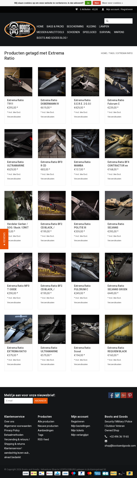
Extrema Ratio (124, 53)
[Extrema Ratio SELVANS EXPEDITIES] (119, 205)
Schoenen (73, 32)
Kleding (91, 26)
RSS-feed (43, 439)
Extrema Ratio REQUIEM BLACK (117, 349)
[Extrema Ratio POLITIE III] (85, 205)
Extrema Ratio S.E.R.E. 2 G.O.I (82, 102)
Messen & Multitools (50, 32)
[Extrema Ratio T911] (18, 81)
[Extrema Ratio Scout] (85, 329)
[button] (4, 239)
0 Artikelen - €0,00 (89, 9)
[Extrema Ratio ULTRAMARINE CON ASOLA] (18, 143)
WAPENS (119, 32)
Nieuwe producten (48, 426)
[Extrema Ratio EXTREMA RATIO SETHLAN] (18, 329)
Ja (88, 3)
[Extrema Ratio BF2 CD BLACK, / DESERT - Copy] (52, 205)
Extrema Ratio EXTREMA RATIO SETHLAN (17, 349)
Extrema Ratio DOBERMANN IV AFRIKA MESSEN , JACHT (51, 102)
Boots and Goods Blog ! (52, 37)
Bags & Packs (55, 26)
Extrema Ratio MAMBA (82, 164)
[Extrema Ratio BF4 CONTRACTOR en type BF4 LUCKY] (119, 143)
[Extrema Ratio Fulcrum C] (119, 81)
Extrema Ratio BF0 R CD (51, 164)
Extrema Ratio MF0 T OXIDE (18, 287)
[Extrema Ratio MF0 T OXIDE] (18, 267)
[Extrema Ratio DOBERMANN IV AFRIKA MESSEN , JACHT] (52, 81)
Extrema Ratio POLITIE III (82, 226)
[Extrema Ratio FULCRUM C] (85, 267)
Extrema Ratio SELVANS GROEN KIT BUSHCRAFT (117, 287)
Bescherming (75, 26)
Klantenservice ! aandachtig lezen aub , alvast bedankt (17, 453)
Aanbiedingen (46, 430)
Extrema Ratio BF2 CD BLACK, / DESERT (51, 287)
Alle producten (46, 421)
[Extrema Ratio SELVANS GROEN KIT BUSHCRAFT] (119, 267)
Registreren (77, 421)
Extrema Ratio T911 (15, 102)
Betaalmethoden (13, 434)
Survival (105, 32)
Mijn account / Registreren (119, 9)
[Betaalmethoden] (25, 473)
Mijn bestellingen (80, 426)
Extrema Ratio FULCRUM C (82, 287)
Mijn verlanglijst (79, 434)
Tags (111, 53)
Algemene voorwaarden (18, 426)
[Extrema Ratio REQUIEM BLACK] (119, 329)
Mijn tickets (77, 430)
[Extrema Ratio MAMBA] (85, 143)
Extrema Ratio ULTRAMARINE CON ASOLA (15, 164)
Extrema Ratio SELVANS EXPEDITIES (116, 226)
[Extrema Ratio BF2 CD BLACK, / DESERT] (52, 267)
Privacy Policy (12, 430)
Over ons (9, 421)
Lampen (104, 26)
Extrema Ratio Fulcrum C (116, 102)
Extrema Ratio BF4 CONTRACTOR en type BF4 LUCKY (118, 164)
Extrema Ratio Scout (82, 349)
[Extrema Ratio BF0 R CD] (52, 143)
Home (40, 26)
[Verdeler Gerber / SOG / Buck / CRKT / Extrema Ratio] (18, 205)
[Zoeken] (106, 21)
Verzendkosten (14, 117)
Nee (97, 3)
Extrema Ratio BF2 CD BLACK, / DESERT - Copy (51, 226)
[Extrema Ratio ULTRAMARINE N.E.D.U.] (52, 329)
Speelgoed (90, 32)
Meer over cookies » (112, 3)
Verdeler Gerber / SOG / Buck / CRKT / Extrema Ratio (18, 226)
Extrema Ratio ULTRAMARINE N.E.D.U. (49, 349)
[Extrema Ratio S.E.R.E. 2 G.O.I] (85, 81)
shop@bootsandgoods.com (120, 445)
